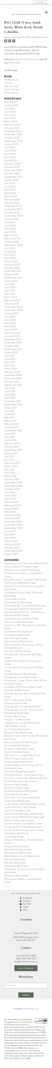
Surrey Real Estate (14, 837)
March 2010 (10, 476)
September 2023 (13, 216)
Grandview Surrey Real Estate (20, 677)
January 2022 (12, 268)
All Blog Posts (11, 80)
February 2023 (12, 239)
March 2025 (11, 161)
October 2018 (11, 382)
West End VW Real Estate (18, 850)
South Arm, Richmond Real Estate (22, 798)
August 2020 (11, 313)
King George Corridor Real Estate (22, 707)
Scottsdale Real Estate (16, 794)
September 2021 (13, 278)
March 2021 (10, 297)
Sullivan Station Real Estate (19, 820)
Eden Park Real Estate (15, 638)
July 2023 (9, 222)
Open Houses (11, 89)
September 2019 (13, 349)
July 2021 (9, 284)
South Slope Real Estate (17, 801)
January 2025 (12, 167)
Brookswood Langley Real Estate (22, 570)
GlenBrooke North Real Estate (20, 674)
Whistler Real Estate (15, 863)
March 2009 (11, 502)
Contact (40, 2)
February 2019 (12, 372)
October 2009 (12, 489)
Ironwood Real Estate (15, 703)
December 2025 (13, 131)
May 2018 (9, 395)
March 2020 (11, 330)
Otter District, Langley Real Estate (22, 755)
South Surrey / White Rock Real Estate (24, 804)
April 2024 (10, 193)
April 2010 (9, 473)
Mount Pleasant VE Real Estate (20, 742)
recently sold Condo (25, 59)
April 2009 (10, 499)
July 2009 (9, 492)
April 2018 (9, 398)
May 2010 (9, 470)
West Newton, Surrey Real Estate (22, 856)
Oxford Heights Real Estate (18, 759)
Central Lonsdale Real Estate (19, 583)
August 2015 (11, 453)
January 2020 (12, 336)
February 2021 (12, 300)
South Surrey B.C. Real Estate (20, 807)
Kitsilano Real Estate (15, 716)
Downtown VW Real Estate (18, 632)
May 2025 (10, 154)
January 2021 (11, 304)
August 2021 (10, 281)
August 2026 (11, 105)
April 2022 (10, 258)
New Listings (11, 86)
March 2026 (11, 121)
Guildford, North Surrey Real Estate (23, 687)
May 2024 (9, 190)
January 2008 (12, 518)
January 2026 (12, 128)
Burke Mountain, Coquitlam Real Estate (25, 580)
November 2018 (12, 378)
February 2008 (12, 515)
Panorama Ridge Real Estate (19, 772)
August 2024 (11, 180)
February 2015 (12, 463)
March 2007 (11, 541)
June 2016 (9, 434)
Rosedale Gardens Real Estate (20, 791)
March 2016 (10, 440)
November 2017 (12, 401)
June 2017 (9, 414)
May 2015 (9, 460)
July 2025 (9, 148)
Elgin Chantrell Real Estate (18, 641)
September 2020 (13, 310)
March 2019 (10, 369)
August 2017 (10, 408)
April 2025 (10, 157)
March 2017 (10, 421)
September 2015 (13, 450)
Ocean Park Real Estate (16, 752)
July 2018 (9, 388)
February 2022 (12, 265)
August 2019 (10, 352)
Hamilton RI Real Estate (16, 690)
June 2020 (10, 320)
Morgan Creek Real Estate (18, 733)
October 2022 (11, 242)
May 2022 (9, 255)
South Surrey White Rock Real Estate (23, 814)
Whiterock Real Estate (16, 876)
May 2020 (10, 323)
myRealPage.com (31, 1009)
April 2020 (10, 326)
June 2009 (10, 496)
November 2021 (12, 271)
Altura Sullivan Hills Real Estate (21, 567)
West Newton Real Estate (17, 853)
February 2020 (12, 333)
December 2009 (13, 483)
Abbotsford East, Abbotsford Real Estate (26, 563)
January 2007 (12, 548)
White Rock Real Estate (16, 866)
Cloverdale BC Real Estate (18, 602)
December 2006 (13, 551)
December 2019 (12, 339)
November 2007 (13, 525)
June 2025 (10, 151)
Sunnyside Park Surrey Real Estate (22, 827)
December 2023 (13, 206)
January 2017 (11, 427)
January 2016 (11, 447)
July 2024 (9, 183)
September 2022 (13, 245)
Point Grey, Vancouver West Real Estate (25, 778)
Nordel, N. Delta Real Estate (19, 749)
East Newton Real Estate (17, 635)
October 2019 (11, 346)
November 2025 (13, 134)
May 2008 (10, 512)
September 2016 (13, 430)
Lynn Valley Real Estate (16, 729)
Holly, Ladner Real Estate (17, 700)
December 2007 (13, 522)
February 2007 (12, 544)
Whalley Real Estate (15, 859)
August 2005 (11, 554)
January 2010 (11, 479)
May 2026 (9, 115)
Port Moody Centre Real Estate (20, 781)
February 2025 (12, 164)
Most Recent (10, 102)
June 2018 (9, 391)
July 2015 (9, 457)
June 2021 (9, 287)
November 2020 (13, 307)
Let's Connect (25, 968)
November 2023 (13, 209)
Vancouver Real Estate (16, 846)
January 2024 (12, 203)
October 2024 (11, 174)
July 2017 (9, 411)
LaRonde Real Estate (15, 726)
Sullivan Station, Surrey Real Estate (23, 824)
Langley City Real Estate (17, 719)
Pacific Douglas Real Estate (18, 762)
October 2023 (11, 213)
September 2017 (13, 405)
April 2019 (9, 366)
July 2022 (9, 248)
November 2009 (13, 486)
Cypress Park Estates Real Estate (21, 619)
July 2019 (9, 356)
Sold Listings (11, 93)
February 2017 (12, 424)
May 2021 (9, 291)
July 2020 (9, 317)
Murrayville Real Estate (16, 746)
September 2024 (13, 177)
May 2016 (9, 437)
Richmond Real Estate (16, 785)
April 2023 (10, 232)
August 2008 (11, 509)
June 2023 (10, 226)
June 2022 (10, 252)
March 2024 (11, 196)
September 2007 (13, 528)
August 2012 (10, 466)
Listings (8, 83)
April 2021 (9, 294)
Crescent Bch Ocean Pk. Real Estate (23, 609)
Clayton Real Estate (14, 599)
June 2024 (10, 187)
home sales (14, 63)
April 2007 (10, 538)
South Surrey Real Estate (17, 811)
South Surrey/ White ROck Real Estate (24, 817)
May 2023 (9, 229)
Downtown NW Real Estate (18, 622)
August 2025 (11, 144)
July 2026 (9, 109)
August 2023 (11, 219)
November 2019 (12, 343)
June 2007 (10, 531)
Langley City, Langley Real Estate (22, 723)
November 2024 (13, 170)
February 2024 (12, 200)
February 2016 (12, 444)
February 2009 (12, 505)
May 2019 (9, 362)
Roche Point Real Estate (16, 788)
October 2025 (12, 138)
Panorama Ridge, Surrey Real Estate (23, 775)
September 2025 (13, 141)
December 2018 (12, 375)
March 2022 (11, 261)
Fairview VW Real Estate (17, 651)
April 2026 (10, 118)
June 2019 (9, 359)
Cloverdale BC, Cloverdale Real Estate (25, 606)
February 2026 (12, 125)
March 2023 (11, 235)
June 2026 (10, 112)
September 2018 (13, 385)
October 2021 (11, 274)
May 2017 (9, 417)
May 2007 (10, 535)
